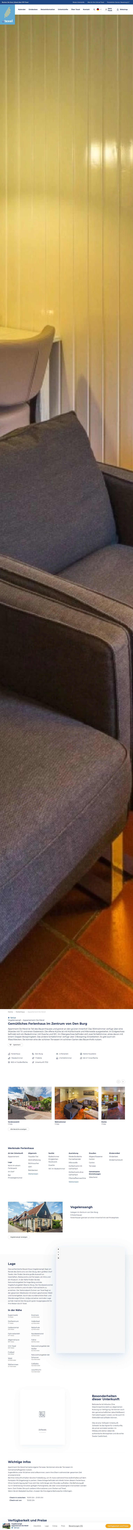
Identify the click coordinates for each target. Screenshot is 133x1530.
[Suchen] (94, 9)
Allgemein (42, 1432)
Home (10, 1012)
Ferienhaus (20, 1012)
